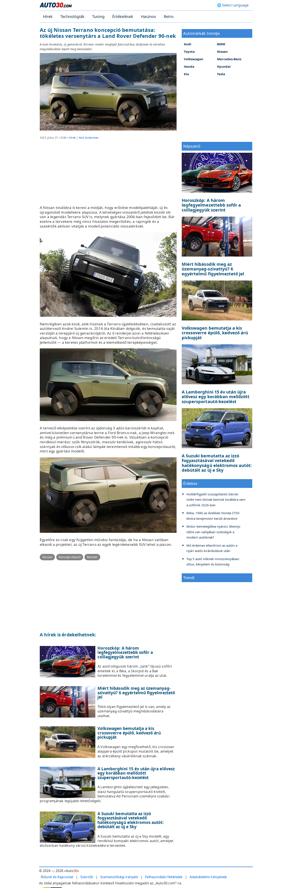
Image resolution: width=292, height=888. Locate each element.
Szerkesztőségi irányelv (119, 877)
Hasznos (148, 16)
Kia (186, 74)
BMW (221, 44)
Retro (169, 16)
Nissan (47, 557)
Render (92, 557)
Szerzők (86, 877)
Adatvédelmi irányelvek (208, 877)
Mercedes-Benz (229, 59)
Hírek (48, 16)
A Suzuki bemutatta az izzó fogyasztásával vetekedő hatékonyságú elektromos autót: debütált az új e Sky (130, 820)
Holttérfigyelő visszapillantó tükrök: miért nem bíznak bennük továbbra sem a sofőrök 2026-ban (215, 499)
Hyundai (224, 66)
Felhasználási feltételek (164, 877)
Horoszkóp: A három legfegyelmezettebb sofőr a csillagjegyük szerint (125, 652)
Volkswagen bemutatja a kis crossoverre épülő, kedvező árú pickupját (129, 733)
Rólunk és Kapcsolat (57, 877)
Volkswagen (193, 59)
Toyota (189, 51)
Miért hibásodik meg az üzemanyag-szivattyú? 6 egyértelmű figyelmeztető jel (136, 692)
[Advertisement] (108, 175)
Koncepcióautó (70, 557)
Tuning (98, 16)
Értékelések (122, 16)
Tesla (221, 74)
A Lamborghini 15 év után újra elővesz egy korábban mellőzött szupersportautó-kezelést (136, 773)
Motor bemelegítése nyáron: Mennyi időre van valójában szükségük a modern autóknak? (213, 531)
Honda (189, 66)
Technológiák (72, 16)
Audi (187, 44)
